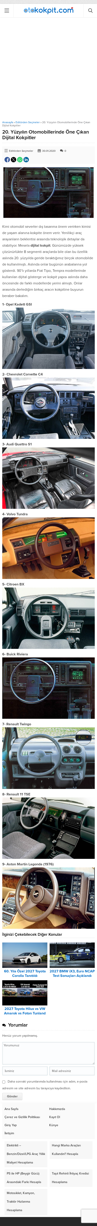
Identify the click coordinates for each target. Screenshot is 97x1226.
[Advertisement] (48, 70)
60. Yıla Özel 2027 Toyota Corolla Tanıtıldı (25, 973)
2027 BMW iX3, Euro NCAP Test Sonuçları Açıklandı (72, 973)
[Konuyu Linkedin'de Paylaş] (26, 159)
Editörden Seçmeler (28, 122)
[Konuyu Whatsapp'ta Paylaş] (20, 159)
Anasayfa (7, 122)
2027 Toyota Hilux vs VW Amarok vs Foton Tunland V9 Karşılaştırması (25, 1013)
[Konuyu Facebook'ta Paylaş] (7, 159)
